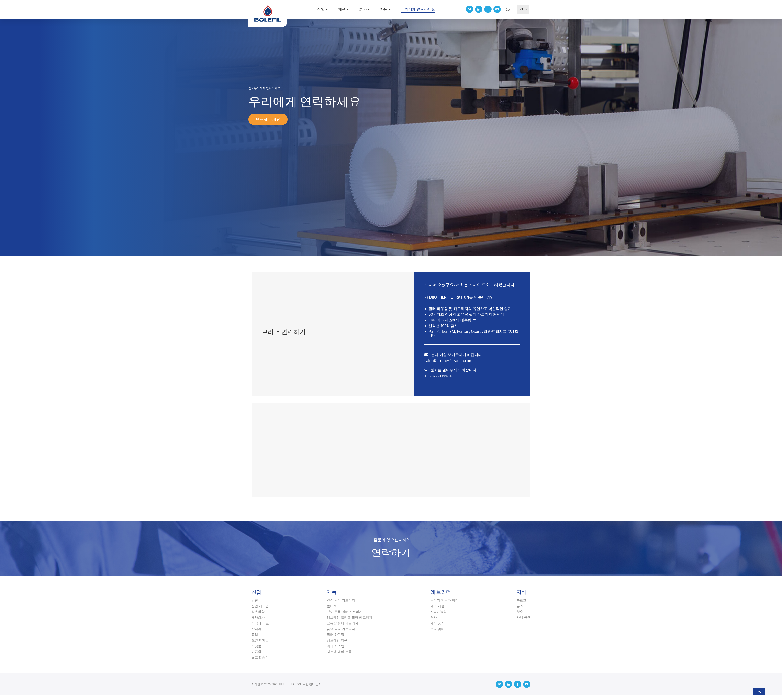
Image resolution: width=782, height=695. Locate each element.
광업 (255, 634)
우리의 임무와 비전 (444, 600)
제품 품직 (437, 623)
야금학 (256, 652)
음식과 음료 (260, 623)
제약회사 (258, 617)
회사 (363, 9)
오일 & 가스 (260, 640)
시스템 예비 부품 (339, 652)
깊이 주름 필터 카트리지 (344, 612)
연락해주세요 (268, 119)
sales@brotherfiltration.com (448, 360)
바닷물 (256, 646)
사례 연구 (523, 617)
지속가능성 (438, 612)
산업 (321, 9)
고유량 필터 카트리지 (342, 623)
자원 (384, 9)
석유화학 (258, 612)
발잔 (255, 600)
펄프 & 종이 (260, 657)
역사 (433, 617)
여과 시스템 (335, 646)
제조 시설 (437, 606)
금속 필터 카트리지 (341, 629)
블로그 (521, 600)
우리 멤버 (437, 629)
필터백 (332, 606)
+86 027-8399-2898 (440, 375)
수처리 (256, 629)
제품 (342, 9)
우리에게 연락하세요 (418, 9)
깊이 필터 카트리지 (341, 600)
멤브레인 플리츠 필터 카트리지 (349, 617)
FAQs (520, 612)
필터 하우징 (335, 634)
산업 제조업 (260, 606)
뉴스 (519, 606)
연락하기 (391, 552)
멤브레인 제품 (337, 640)
